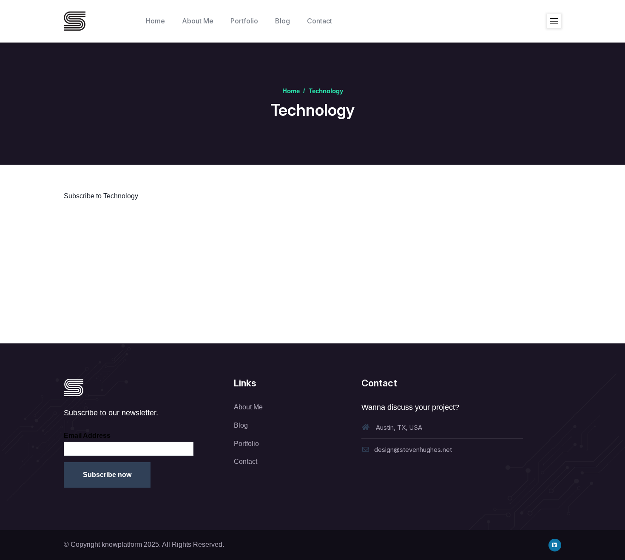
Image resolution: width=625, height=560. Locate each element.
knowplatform (122, 544)
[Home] (74, 21)
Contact (245, 461)
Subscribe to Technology (101, 196)
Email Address (87, 435)
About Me (248, 407)
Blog (241, 425)
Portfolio (246, 443)
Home (291, 90)
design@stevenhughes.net (413, 450)
